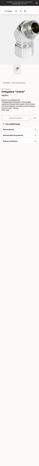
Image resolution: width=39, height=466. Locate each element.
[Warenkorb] (25, 11)
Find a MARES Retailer (13, 124)
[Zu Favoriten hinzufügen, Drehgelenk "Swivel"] (34, 118)
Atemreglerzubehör (19, 82)
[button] (19, 129)
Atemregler (6, 82)
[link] (16, 11)
